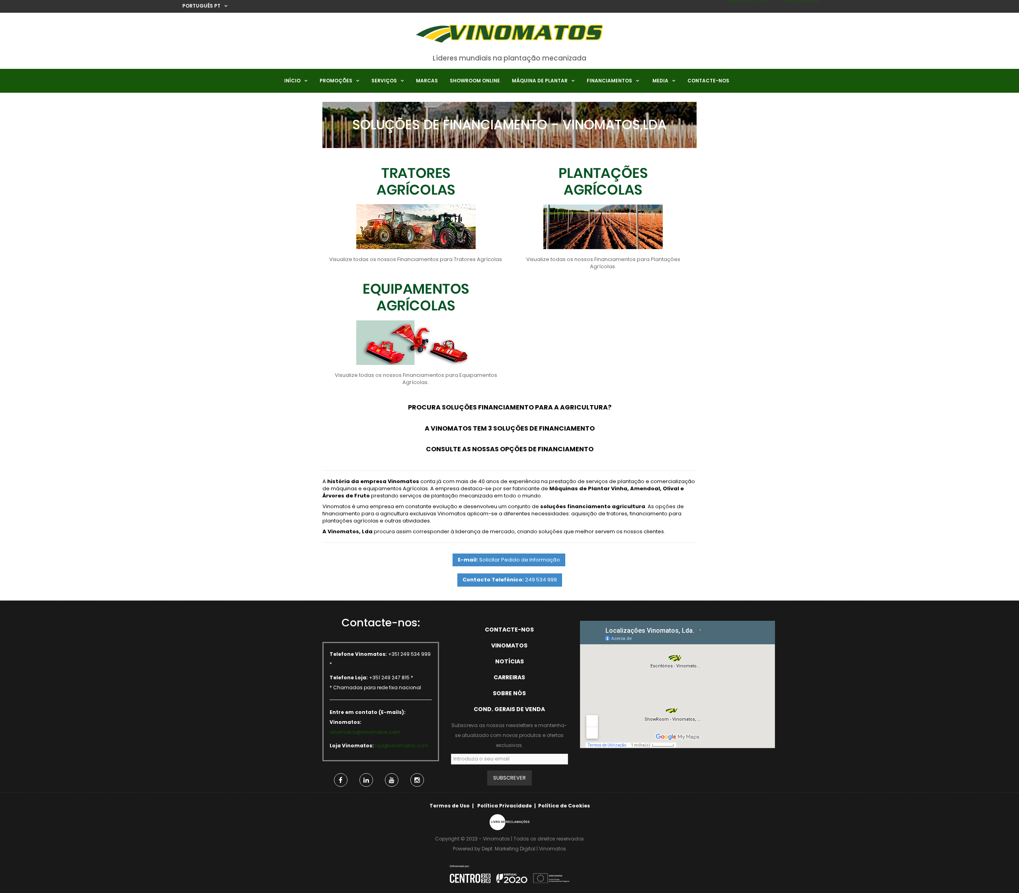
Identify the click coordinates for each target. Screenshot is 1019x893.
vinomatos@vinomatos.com (365, 732)
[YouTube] (391, 780)
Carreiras (509, 677)
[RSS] (366, 780)
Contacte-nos (509, 630)
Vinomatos (509, 645)
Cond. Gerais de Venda (509, 709)
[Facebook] (340, 780)
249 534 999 (510, 579)
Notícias (509, 661)
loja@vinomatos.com (401, 745)
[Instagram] (417, 780)
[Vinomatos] (509, 36)
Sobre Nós (509, 693)
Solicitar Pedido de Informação (509, 559)
